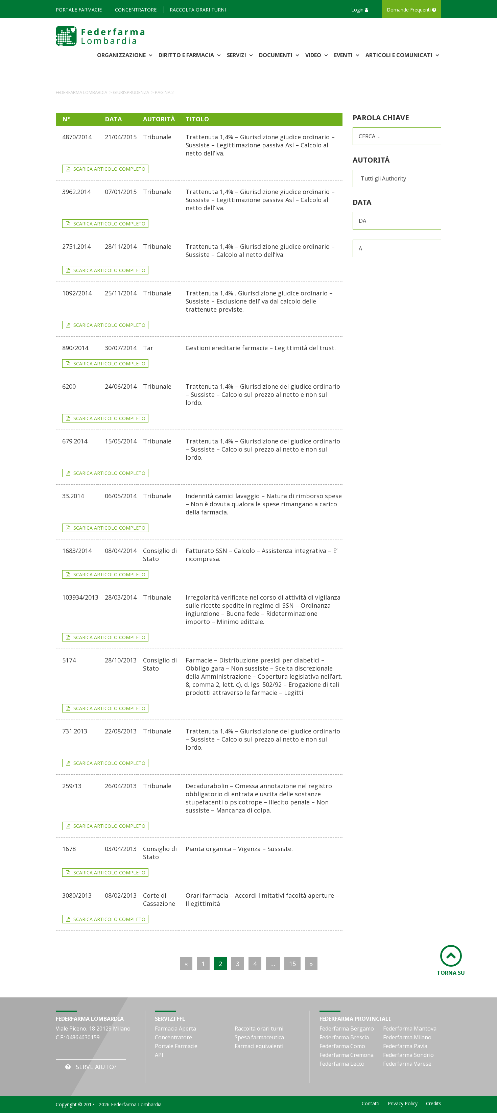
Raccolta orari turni (198, 9)
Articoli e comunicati (399, 55)
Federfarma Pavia (405, 1046)
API (159, 1055)
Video (314, 55)
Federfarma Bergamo (347, 1028)
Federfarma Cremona (347, 1055)
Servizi (237, 55)
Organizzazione (122, 55)
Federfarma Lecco (342, 1063)
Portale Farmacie (79, 9)
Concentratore (136, 9)
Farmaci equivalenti (259, 1046)
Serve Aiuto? (96, 1067)
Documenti (276, 55)
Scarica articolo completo (109, 169)
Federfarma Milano (407, 1037)
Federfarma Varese (407, 1063)
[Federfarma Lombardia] (100, 35)
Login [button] (358, 9)
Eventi (344, 55)
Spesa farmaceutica (259, 1037)
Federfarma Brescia (344, 1037)
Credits (433, 1103)
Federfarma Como (342, 1046)
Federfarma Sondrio (408, 1055)
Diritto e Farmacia (187, 55)
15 (292, 964)
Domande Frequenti (409, 9)
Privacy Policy (403, 1103)
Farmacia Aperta (175, 1028)
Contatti (370, 1103)
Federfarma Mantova (409, 1028)
